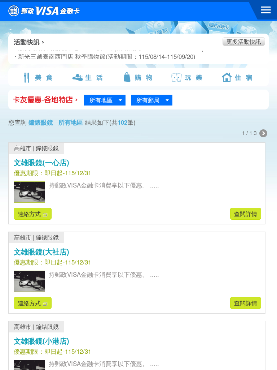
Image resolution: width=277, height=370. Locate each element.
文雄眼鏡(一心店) (41, 162)
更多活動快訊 (244, 41)
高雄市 (22, 148)
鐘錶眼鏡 (47, 148)
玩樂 (188, 77)
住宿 (238, 77)
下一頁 (263, 133)
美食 (38, 77)
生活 (88, 77)
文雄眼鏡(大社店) (41, 251)
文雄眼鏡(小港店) (41, 340)
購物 (138, 77)
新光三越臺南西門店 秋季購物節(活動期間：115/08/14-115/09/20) (90, 56)
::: (10, 30)
